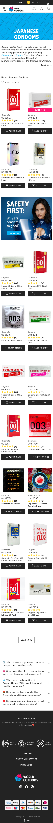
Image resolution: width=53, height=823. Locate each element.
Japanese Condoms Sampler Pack (37, 505)
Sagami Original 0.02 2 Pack (38, 559)
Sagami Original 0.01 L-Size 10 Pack (38, 614)
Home (4, 77)
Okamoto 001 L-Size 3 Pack (37, 287)
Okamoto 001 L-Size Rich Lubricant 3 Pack (12, 614)
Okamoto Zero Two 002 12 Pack (39, 179)
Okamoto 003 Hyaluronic (39, 449)
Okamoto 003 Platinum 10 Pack (12, 179)
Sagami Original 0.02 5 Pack (11, 396)
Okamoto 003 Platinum (11, 340)
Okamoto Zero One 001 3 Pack (12, 124)
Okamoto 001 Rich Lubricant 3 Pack (9, 450)
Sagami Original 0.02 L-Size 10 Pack (12, 287)
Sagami (19, 55)
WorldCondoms (16, 9)
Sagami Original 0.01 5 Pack (38, 124)
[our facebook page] (26, 786)
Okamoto (6, 55)
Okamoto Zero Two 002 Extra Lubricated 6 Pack (12, 559)
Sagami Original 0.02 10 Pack (38, 341)
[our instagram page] (20, 786)
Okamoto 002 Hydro (10, 504)
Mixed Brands (34, 495)
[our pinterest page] (32, 786)
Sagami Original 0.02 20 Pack (39, 396)
